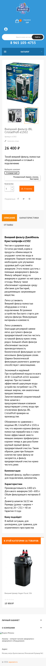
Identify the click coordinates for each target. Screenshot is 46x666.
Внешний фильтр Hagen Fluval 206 (18, 593)
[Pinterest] (29, 199)
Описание (9, 217)
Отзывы (8, 224)
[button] (23, 21)
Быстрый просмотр (19, 598)
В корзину (28, 189)
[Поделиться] (18, 199)
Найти (37, 37)
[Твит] (23, 199)
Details (24, 598)
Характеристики (29, 217)
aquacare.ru (13, 662)
